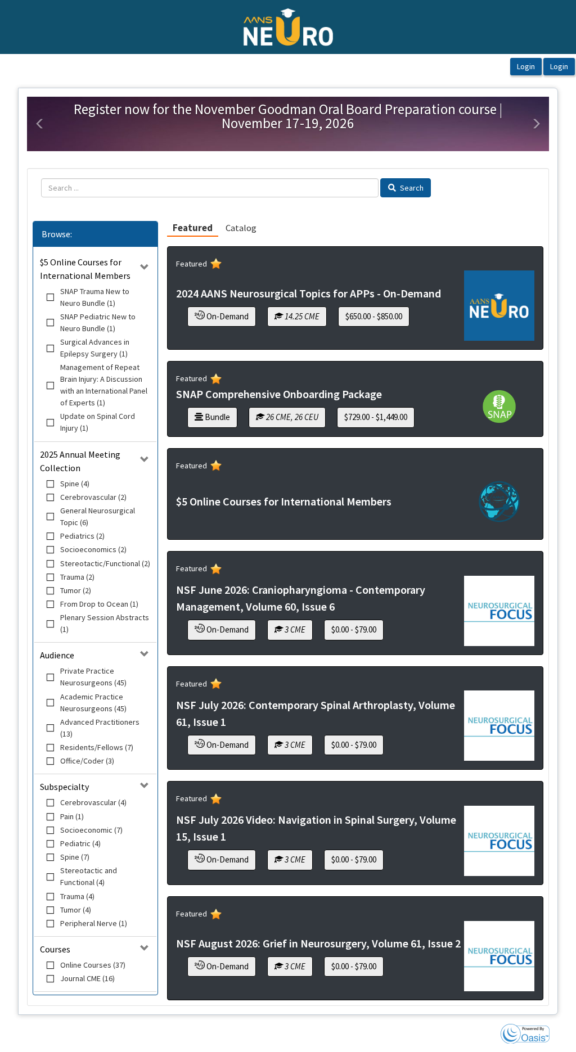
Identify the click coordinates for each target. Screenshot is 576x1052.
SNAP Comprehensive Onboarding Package (279, 394)
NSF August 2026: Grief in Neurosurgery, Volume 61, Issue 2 (318, 943)
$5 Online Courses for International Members (284, 501)
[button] (40, 123)
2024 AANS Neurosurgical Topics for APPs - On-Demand (308, 293)
